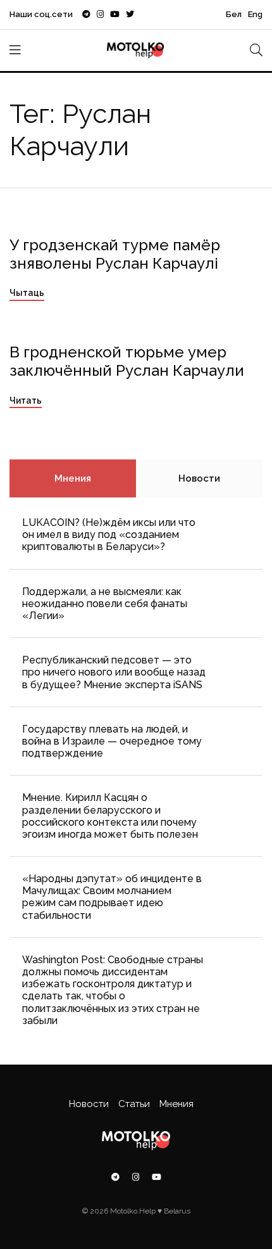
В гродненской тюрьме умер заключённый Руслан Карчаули (126, 361)
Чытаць (26, 293)
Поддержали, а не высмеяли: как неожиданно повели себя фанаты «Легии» (104, 604)
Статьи (134, 1104)
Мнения (72, 478)
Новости (199, 478)
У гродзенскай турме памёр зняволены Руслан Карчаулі (114, 254)
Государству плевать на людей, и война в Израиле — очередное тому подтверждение (112, 741)
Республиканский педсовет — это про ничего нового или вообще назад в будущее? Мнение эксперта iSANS (114, 672)
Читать (25, 400)
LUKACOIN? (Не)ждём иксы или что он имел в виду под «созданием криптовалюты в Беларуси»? (108, 534)
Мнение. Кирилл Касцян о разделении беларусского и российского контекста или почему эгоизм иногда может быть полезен (110, 815)
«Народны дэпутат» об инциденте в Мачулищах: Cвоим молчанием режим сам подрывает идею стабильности (112, 897)
